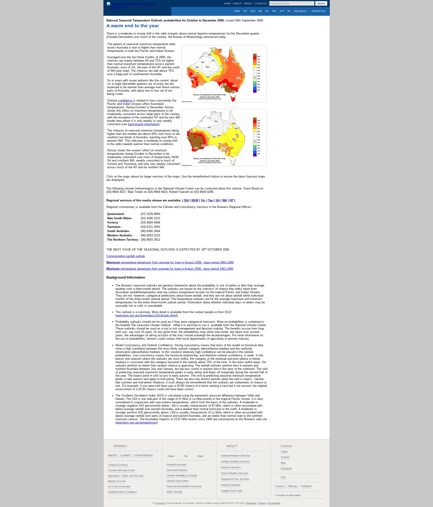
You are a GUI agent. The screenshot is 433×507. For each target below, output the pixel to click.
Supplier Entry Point (231, 490)
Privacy (262, 503)
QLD (252, 11)
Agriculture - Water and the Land (125, 475)
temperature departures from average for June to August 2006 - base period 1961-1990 (170, 262)
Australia (300, 11)
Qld (186, 200)
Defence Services (231, 467)
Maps (200, 456)
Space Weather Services (234, 473)
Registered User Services (235, 479)
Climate (125, 455)
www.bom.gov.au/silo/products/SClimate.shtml (146, 315)
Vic (203, 200)
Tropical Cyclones (118, 464)
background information (143, 124)
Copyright (160, 503)
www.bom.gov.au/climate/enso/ (136, 422)
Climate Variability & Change (182, 475)
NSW (237, 11)
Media (248, 3)
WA (260, 11)
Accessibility (274, 503)
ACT (282, 11)
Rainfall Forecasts (177, 464)
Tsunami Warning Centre (121, 470)
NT (289, 11)
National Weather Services (235, 455)
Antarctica (318, 11)
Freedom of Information (288, 495)
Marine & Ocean (117, 481)
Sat (186, 456)
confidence (125, 100)
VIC (245, 11)
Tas (210, 200)
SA (267, 11)
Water (112, 455)
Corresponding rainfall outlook (125, 256)
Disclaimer (251, 503)
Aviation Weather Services (235, 461)
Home (227, 3)
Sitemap (292, 486)
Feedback (306, 486)
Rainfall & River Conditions (122, 492)
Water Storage (174, 491)
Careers (279, 486)
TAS (274, 11)
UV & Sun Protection (119, 486)
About (238, 3)
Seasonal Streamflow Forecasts (184, 486)
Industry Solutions (231, 485)
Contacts (261, 3)
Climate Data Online (177, 480)
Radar (171, 456)
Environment (144, 455)
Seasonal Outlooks (177, 470)
